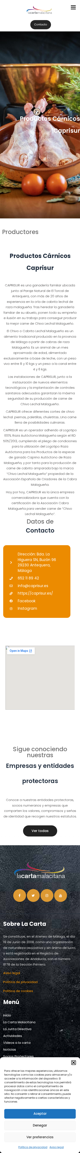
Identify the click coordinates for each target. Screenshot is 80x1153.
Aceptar (40, 1113)
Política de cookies (18, 991)
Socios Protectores (18, 1056)
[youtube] (60, 895)
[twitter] (33, 895)
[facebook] (19, 895)
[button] (73, 1062)
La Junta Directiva (17, 1029)
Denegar (40, 1125)
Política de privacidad (32, 1147)
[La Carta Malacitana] (39, 14)
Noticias (9, 1049)
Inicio (7, 1015)
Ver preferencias (40, 1137)
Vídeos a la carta (17, 1042)
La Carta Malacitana (19, 1022)
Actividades (12, 1036)
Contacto (40, 24)
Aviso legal (56, 1147)
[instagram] (47, 895)
